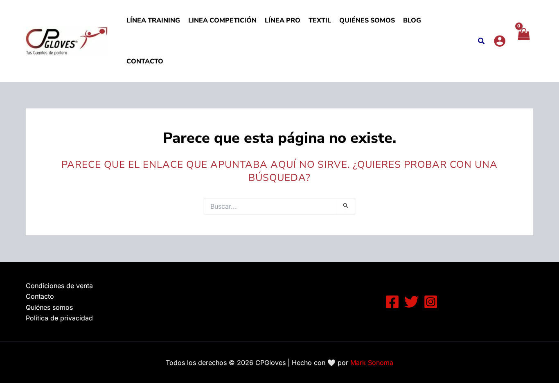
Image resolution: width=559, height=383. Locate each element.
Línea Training (153, 20)
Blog (412, 20)
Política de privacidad (59, 318)
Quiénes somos (367, 20)
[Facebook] (392, 302)
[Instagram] (431, 302)
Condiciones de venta (59, 286)
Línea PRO (282, 20)
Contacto (144, 61)
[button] (481, 42)
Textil (320, 20)
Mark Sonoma (371, 362)
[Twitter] (411, 302)
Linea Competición (222, 20)
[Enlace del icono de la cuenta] (500, 41)
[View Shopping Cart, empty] (523, 41)
